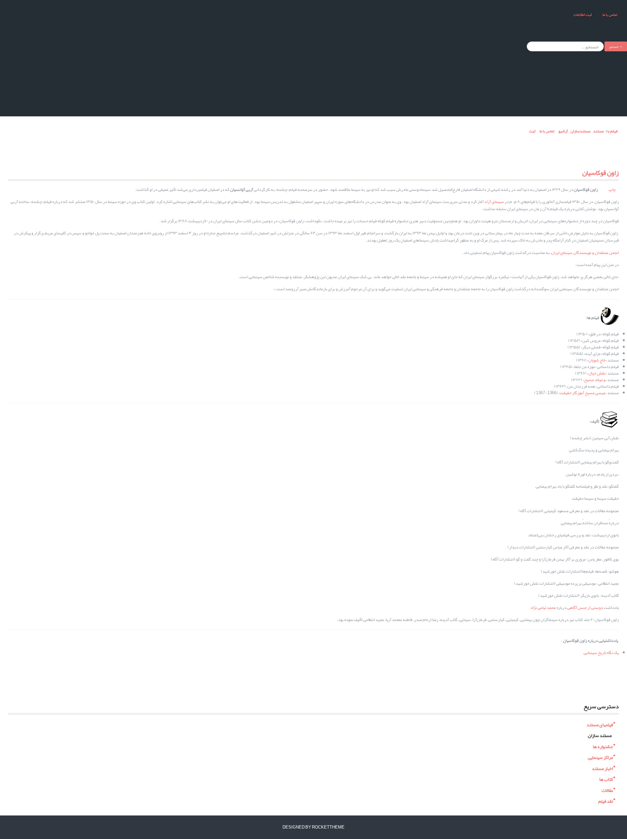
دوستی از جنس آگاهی (585, 607)
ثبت (532, 131)
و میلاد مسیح (594, 380)
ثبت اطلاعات (582, 15)
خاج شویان (596, 360)
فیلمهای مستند (600, 724)
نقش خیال (596, 373)
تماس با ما (610, 15)
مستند (598, 131)
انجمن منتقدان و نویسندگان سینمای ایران (585, 252)
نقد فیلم (605, 801)
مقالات (607, 789)
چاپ (612, 189)
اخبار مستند (602, 767)
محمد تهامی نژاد (543, 607)
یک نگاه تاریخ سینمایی (601, 652)
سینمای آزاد (494, 201)
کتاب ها (606, 779)
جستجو (614, 46)
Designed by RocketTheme (313, 827)
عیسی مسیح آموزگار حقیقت (582, 393)
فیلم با (612, 131)
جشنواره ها (603, 746)
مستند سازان (600, 735)
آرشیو (563, 131)
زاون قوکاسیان (600, 172)
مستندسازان (580, 131)
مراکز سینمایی (600, 757)
